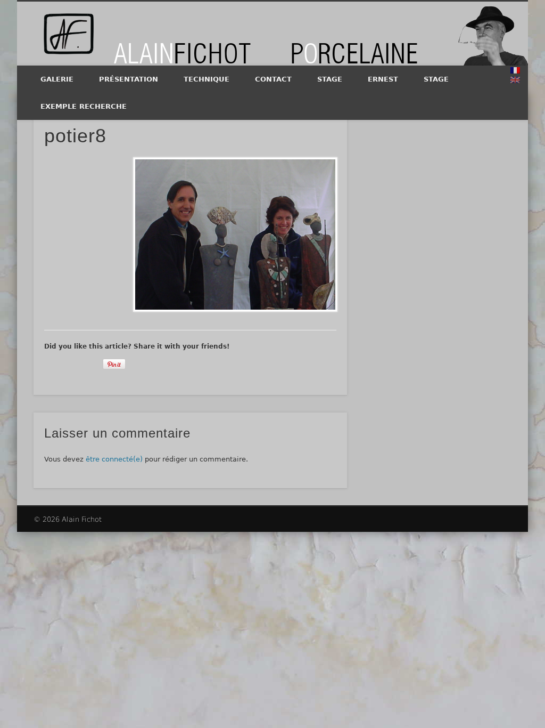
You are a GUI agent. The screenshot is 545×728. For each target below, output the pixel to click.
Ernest (383, 79)
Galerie (56, 79)
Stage (329, 79)
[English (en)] (515, 80)
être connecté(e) (114, 459)
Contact (273, 79)
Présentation (128, 79)
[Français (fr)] (515, 70)
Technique (206, 79)
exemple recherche (83, 106)
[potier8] (234, 234)
